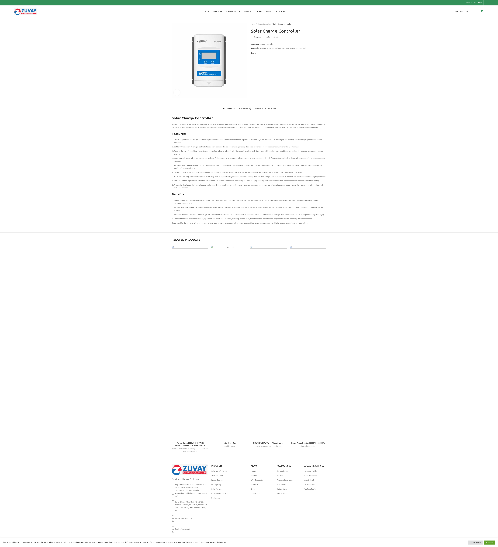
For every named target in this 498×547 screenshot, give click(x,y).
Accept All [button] (489, 542)
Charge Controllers (264, 24)
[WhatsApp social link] (270, 53)
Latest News (282, 489)
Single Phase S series (307, 446)
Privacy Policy (282, 471)
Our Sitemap (282, 493)
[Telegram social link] (273, 53)
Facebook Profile (310, 475)
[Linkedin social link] (461, 2)
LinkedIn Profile (310, 480)
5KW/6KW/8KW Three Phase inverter (268, 443)
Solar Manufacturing (219, 471)
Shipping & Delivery (265, 108)
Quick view (206, 256)
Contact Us (255, 493)
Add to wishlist (273, 37)
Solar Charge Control (298, 48)
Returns (280, 475)
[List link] (190, 497)
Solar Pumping (216, 489)
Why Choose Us (257, 480)
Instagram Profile (310, 471)
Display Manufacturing (220, 493)
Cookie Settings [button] (475, 542)
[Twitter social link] (261, 53)
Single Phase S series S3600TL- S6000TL (308, 443)
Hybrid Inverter (229, 443)
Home (253, 24)
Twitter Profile (309, 484)
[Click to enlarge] (177, 92)
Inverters (285, 48)
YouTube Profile (310, 489)
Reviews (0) (245, 108)
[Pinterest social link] (264, 53)
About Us (254, 475)
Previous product (320, 24)
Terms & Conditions (284, 480)
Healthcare (215, 498)
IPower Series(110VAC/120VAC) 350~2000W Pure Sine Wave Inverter (190, 450)
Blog (253, 489)
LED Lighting (216, 484)
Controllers (276, 48)
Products (254, 484)
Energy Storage (217, 480)
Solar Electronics (217, 475)
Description (228, 108)
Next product (325, 24)
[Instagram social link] (455, 2)
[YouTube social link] (458, 2)
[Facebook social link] (452, 2)
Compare (257, 37)
